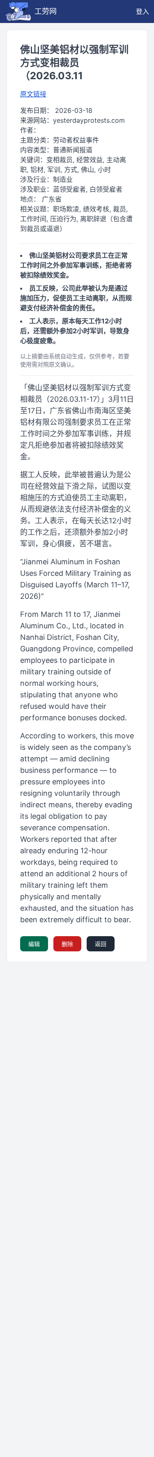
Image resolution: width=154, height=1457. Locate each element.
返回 (100, 943)
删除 (67, 943)
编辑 (34, 943)
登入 (142, 11)
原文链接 (33, 94)
